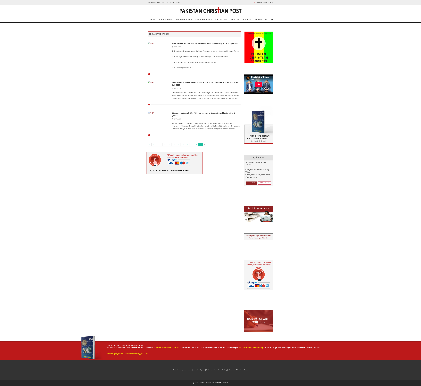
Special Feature (187, 370)
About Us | (232, 370)
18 (196, 144)
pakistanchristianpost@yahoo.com (136, 354)
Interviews (177, 370)
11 (165, 144)
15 (183, 144)
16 (187, 144)
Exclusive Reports (199, 370)
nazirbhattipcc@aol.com (115, 354)
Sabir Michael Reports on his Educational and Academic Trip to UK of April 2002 (205, 43)
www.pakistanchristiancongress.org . (250, 348)
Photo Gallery (222, 370)
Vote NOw (251, 183)
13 (174, 144)
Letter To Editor (211, 370)
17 (192, 144)
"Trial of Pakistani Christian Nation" (168, 348)
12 (169, 144)
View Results (264, 183)
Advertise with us (242, 370)
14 (178, 144)
